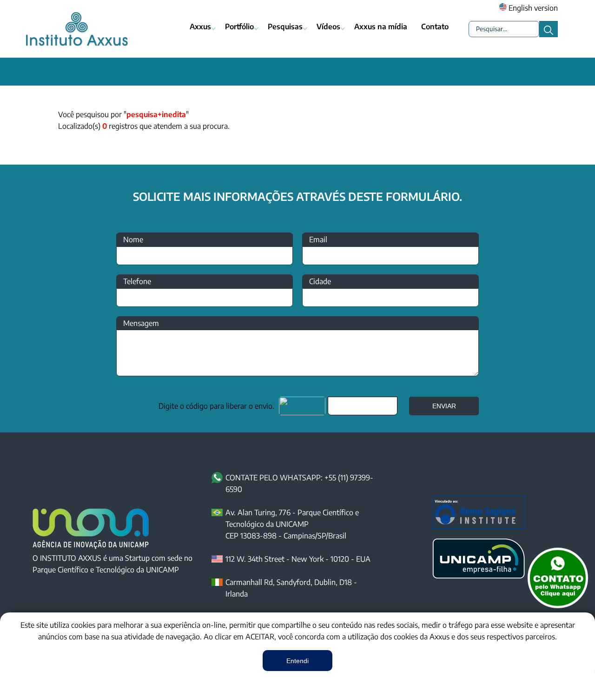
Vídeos (328, 26)
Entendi (297, 661)
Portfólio (239, 26)
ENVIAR (444, 406)
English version (532, 8)
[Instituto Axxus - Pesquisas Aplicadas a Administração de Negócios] (77, 29)
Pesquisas (285, 26)
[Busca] (548, 29)
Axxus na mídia (380, 26)
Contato (435, 26)
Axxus (200, 26)
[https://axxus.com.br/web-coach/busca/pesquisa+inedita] (297, 72)
